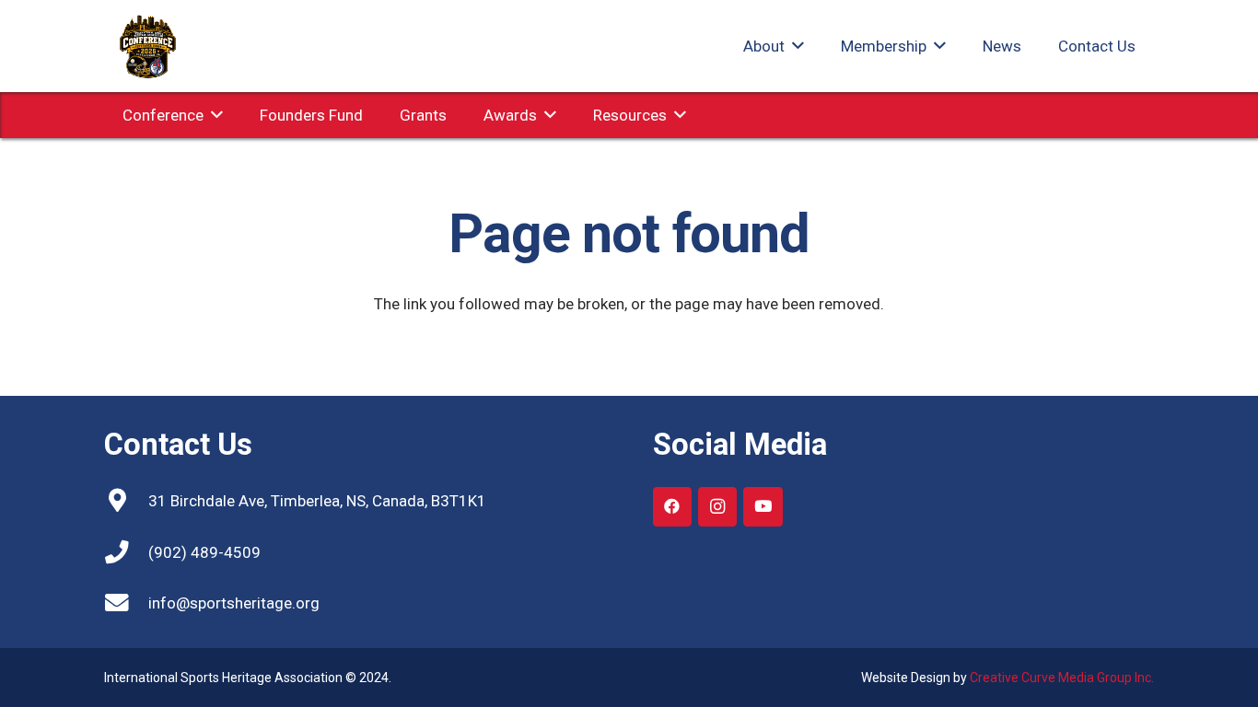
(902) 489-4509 (204, 552)
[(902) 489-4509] (126, 552)
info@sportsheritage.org (234, 603)
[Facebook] (673, 507)
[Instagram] (718, 507)
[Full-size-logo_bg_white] (150, 46)
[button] (794, 46)
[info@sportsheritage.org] (126, 603)
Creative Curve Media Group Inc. (1062, 677)
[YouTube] (763, 507)
